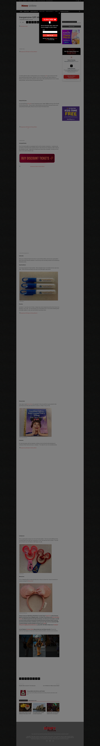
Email (44, 29)
